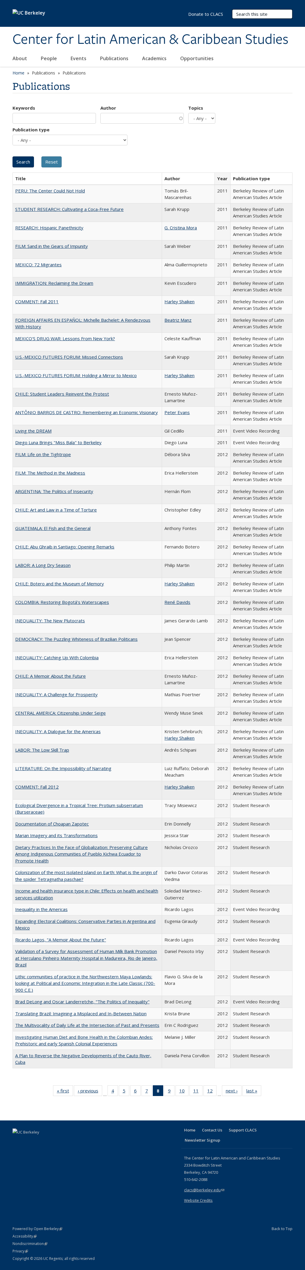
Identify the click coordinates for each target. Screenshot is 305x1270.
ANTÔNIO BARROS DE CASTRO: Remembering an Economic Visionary (86, 412)
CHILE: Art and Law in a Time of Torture (56, 510)
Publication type (31, 130)
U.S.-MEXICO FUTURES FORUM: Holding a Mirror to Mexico (76, 375)
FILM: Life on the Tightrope (43, 454)
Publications (115, 58)
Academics (155, 58)
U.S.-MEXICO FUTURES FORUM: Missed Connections (69, 357)
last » (253, 1092)
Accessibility (25, 1236)
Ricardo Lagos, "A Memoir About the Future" (60, 940)
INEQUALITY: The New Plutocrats (50, 621)
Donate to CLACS (205, 14)
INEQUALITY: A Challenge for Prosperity (56, 694)
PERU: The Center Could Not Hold (50, 191)
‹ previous (90, 1092)
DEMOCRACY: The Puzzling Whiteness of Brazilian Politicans (76, 639)
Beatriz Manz (178, 320)
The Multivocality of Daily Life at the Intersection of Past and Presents (87, 1025)
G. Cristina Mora (180, 228)
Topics (195, 108)
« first (65, 1092)
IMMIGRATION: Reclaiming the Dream (54, 283)
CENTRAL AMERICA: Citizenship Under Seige (60, 713)
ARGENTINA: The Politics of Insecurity (54, 491)
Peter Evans (177, 412)
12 (212, 1092)
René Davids (177, 602)
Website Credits (198, 1200)
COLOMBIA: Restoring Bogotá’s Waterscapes (62, 602)
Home (18, 73)
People (49, 58)
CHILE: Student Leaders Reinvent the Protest (62, 394)
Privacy (20, 1251)
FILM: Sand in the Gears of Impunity (51, 246)
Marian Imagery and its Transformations (56, 835)
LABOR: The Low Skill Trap (42, 750)
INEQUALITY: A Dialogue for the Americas (58, 731)
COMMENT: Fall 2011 (37, 301)
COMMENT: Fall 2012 (37, 787)
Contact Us (212, 1130)
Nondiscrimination (30, 1243)
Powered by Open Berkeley (37, 1228)
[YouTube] (41, 1142)
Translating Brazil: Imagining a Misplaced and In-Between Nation (81, 1013)
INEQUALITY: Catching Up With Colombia (57, 657)
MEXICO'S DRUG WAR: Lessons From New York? (65, 338)
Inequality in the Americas (41, 909)
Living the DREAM (33, 431)
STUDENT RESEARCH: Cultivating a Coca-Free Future (69, 209)
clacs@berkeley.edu (204, 1190)
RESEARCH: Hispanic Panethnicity (49, 228)
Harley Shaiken (179, 301)
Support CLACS (243, 1130)
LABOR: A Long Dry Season (43, 565)
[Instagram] (52, 1142)
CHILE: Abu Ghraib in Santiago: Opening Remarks (64, 547)
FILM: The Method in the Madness (50, 473)
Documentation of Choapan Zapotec (52, 824)
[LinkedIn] (29, 1142)
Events (79, 58)
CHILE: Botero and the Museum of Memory (59, 584)
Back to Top (282, 1228)
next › (234, 1092)
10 (184, 1092)
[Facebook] (17, 1142)
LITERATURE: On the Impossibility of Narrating (63, 768)
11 (198, 1092)
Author (108, 108)
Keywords (24, 108)
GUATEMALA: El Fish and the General (53, 528)
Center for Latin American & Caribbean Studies (150, 40)
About (20, 58)
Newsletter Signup (202, 1140)
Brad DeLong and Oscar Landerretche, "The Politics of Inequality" (82, 1002)
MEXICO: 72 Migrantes (38, 265)
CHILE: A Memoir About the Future (50, 676)
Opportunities (197, 58)
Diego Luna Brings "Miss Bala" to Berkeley (58, 442)
